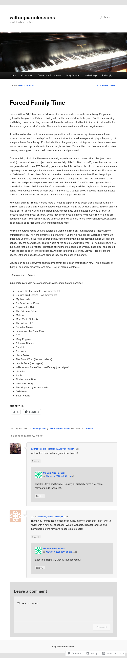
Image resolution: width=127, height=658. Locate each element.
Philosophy (107, 75)
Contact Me (26, 75)
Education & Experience (49, 75)
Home (13, 75)
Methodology (91, 75)
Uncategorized (38, 428)
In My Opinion (72, 75)
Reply (35, 460)
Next (113, 85)
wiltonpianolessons (32, 17)
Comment (101, 627)
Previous (102, 85)
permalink (88, 428)
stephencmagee (38, 448)
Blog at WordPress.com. (63, 646)
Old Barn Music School (59, 428)
